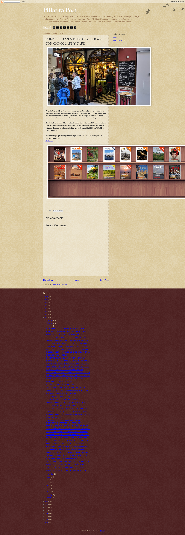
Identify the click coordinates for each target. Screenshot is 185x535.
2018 (46, 501)
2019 (46, 318)
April (48, 489)
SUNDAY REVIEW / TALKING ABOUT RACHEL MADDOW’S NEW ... (68, 446)
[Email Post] (49, 210)
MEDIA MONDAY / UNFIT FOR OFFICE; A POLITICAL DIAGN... (66, 402)
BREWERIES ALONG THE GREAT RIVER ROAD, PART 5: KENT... (67, 455)
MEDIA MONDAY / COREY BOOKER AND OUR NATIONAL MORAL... (68, 340)
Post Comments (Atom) (59, 284)
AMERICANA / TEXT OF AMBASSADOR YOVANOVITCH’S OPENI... (68, 411)
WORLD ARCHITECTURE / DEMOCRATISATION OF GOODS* (65, 387)
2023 (46, 306)
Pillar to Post (59, 10)
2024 (46, 303)
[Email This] (54, 211)
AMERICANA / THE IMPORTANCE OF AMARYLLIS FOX (64, 334)
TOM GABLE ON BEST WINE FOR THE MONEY (61, 393)
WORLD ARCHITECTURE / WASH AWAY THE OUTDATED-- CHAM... (68, 461)
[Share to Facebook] (60, 211)
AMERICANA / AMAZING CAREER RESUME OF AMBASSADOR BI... (68, 361)
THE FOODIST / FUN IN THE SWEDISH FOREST (62, 458)
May (48, 486)
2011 (46, 522)
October (49, 326)
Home (76, 280)
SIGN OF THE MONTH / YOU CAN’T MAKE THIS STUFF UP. (65, 358)
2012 (46, 519)
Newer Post (48, 280)
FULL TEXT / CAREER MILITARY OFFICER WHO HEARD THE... (66, 337)
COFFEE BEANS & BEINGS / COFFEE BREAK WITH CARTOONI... (67, 349)
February (49, 495)
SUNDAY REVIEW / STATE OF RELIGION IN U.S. (62, 405)
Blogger (102, 531)
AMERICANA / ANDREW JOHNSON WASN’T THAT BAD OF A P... (67, 464)
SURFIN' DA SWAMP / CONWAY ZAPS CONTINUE (62, 399)
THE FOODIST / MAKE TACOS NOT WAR (59, 381)
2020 (46, 315)
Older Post (104, 280)
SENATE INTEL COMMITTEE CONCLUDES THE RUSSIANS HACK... (68, 429)
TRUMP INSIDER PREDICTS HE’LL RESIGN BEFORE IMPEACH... (67, 441)
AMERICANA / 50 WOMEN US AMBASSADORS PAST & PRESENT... (68, 390)
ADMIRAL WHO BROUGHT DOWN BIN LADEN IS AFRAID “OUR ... (67, 378)
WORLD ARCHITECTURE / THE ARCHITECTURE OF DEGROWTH (67, 432)
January (49, 497)
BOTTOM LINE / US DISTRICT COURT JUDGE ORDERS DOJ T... (67, 346)
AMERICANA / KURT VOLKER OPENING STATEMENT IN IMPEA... (67, 452)
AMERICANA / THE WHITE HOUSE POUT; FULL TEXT (63, 420)
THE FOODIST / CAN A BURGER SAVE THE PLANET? (63, 423)
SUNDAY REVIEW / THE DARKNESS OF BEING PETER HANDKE (67, 343)
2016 (46, 507)
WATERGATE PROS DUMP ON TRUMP (59, 396)
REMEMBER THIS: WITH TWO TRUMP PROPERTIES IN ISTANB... (67, 435)
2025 (46, 300)
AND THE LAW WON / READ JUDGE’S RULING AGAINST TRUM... (67, 438)
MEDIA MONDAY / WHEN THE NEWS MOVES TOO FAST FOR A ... (67, 367)
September (50, 474)
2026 (46, 297)
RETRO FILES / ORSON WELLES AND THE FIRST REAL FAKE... (67, 331)
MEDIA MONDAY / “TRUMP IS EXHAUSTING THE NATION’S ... (66, 444)
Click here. (49, 141)
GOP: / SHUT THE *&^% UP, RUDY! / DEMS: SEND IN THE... (65, 467)
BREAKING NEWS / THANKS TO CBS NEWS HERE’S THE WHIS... (67, 426)
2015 (46, 510)
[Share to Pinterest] (62, 211)
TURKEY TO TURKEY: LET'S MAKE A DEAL (60, 384)
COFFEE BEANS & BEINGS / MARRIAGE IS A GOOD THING (65, 449)
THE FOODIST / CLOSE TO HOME (57, 355)
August (49, 477)
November (50, 323)
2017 (46, 504)
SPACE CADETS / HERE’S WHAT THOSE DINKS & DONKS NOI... (67, 364)
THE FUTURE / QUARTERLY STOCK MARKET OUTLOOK (64, 370)
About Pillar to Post (119, 40)
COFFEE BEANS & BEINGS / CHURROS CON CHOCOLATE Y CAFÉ (68, 373)
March (49, 492)
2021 (46, 312)
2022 (46, 309)
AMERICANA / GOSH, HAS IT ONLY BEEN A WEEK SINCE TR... (67, 470)
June (48, 483)
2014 (46, 513)
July (48, 480)
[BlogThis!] (56, 211)
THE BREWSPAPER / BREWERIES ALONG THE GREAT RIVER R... (68, 352)
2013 (46, 516)
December (50, 320)
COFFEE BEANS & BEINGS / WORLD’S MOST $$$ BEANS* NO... (67, 408)
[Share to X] (58, 211)
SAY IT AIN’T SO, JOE (53, 417)
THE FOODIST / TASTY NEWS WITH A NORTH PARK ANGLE (66, 328)
